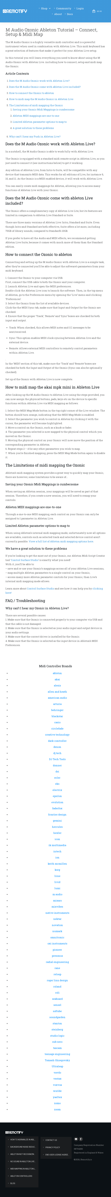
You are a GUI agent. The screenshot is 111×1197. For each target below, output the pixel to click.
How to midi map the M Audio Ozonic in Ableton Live (41, 99)
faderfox (57, 808)
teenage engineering (57, 1054)
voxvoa (57, 1084)
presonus (57, 955)
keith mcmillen (57, 863)
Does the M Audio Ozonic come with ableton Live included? (45, 86)
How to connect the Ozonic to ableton (31, 93)
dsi (57, 771)
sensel (57, 1005)
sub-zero (57, 1041)
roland (57, 986)
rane (57, 968)
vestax (57, 1078)
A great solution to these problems (33, 128)
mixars (57, 900)
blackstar (57, 716)
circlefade (57, 728)
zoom (57, 1109)
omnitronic (57, 937)
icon (57, 839)
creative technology (57, 734)
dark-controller (57, 740)
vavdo (57, 1072)
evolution (57, 802)
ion (57, 857)
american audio (57, 697)
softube (57, 1011)
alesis (57, 685)
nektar (57, 918)
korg (57, 869)
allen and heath (57, 691)
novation (57, 925)
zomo (57, 1103)
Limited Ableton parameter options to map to (40, 121)
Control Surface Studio (24, 560)
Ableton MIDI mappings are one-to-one (36, 115)
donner (57, 765)
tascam (57, 1048)
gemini (57, 820)
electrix (57, 790)
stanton (57, 1023)
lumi (57, 888)
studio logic (57, 1035)
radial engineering (57, 962)
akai (57, 679)
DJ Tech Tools (57, 759)
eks (57, 783)
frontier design (57, 814)
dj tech (57, 753)
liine (57, 876)
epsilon (57, 796)
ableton (57, 673)
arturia (57, 704)
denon (57, 746)
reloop (57, 974)
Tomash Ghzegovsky (57, 1060)
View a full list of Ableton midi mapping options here (61, 541)
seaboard (57, 998)
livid (57, 882)
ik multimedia (57, 845)
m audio (57, 894)
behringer (57, 710)
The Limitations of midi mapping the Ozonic (36, 105)
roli (57, 992)
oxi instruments (57, 943)
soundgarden (57, 1017)
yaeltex (57, 1097)
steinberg (57, 1029)
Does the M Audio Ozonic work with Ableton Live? (39, 80)
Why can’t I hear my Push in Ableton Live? (35, 136)
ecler (57, 777)
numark (57, 931)
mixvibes (57, 906)
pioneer (57, 949)
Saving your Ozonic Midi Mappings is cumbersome (43, 109)
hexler (57, 832)
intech (57, 851)
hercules (57, 826)
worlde (57, 1091)
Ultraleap (57, 1066)
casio (57, 722)
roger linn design (57, 980)
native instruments (57, 912)
